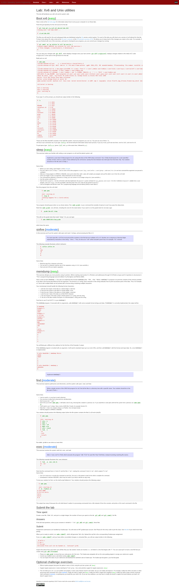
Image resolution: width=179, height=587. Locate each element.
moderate (52, 229)
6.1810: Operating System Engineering (15, 2)
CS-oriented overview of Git (85, 39)
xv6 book (67, 168)
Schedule (36, 2)
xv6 (57, 2)
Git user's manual (67, 39)
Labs (50, 2)
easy (52, 18)
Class (43, 2)
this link (126, 529)
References (65, 2)
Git (82, 37)
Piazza (74, 2)
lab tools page (51, 22)
